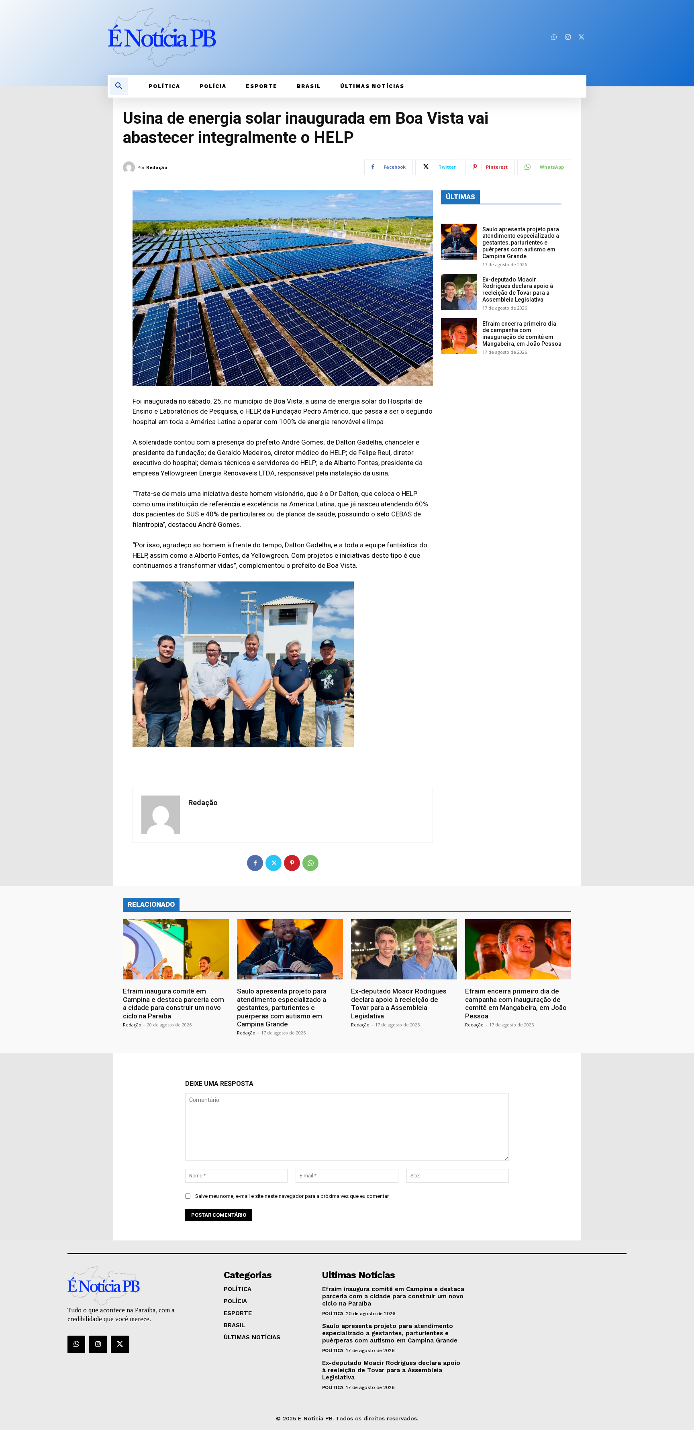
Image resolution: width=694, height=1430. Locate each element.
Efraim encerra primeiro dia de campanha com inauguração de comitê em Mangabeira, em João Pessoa (521, 333)
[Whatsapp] (554, 37)
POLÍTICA (332, 1313)
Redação (156, 167)
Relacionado (151, 904)
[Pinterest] (292, 863)
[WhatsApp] (310, 863)
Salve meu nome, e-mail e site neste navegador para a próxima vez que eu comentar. (292, 1196)
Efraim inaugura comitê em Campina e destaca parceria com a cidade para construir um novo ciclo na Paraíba (173, 1003)
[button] (119, 86)
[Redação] (130, 167)
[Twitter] (581, 37)
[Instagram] (568, 37)
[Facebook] (255, 863)
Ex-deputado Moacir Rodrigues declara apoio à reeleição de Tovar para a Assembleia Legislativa (517, 289)
